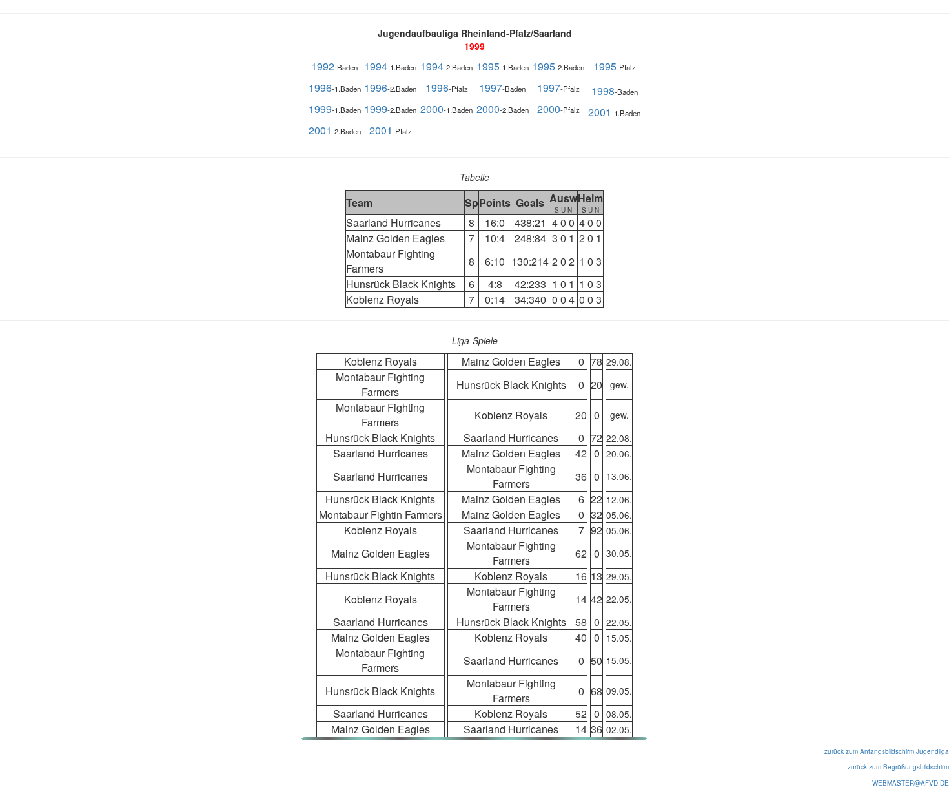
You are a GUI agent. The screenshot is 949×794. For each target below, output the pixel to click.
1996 (320, 87)
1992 (322, 66)
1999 (320, 108)
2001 (599, 112)
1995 (488, 66)
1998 (603, 90)
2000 (432, 108)
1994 (375, 66)
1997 (490, 87)
